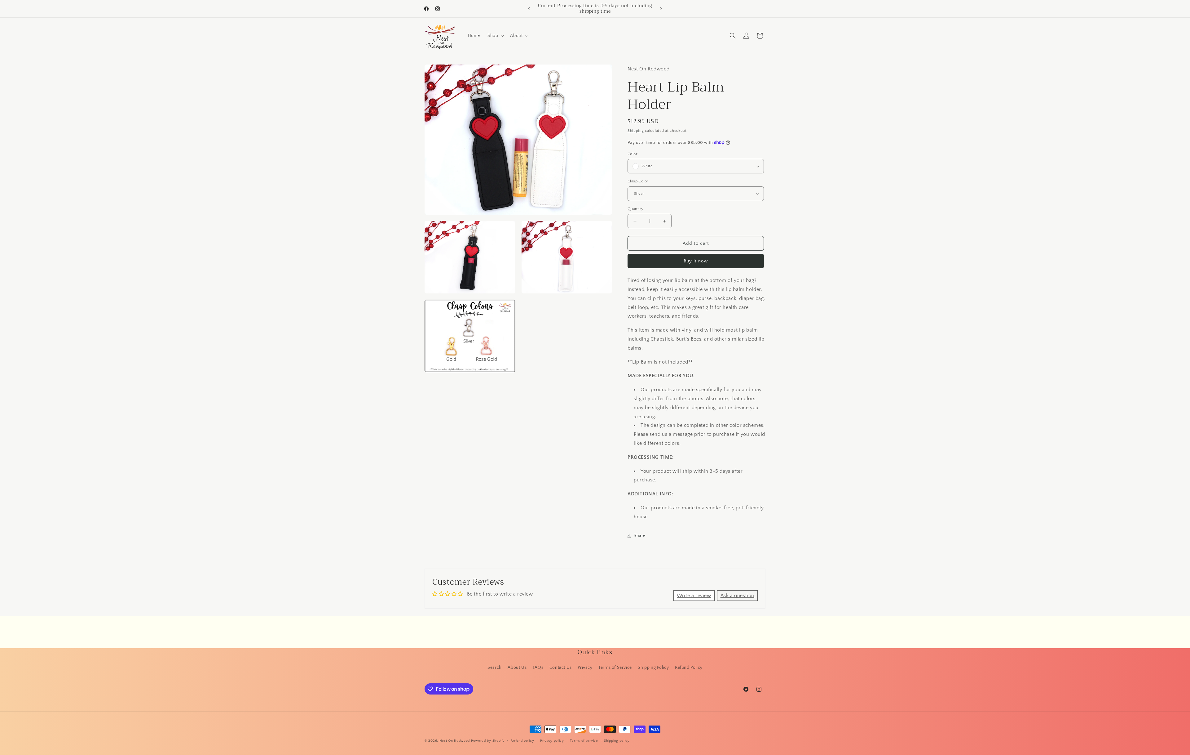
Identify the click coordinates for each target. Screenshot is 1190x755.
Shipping (636, 131)
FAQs (538, 667)
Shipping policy (617, 740)
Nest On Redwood (454, 741)
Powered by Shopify (488, 741)
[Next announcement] (661, 9)
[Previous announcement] (529, 9)
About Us (517, 667)
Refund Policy (689, 667)
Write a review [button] (694, 595)
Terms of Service (615, 667)
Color (632, 154)
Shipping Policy (653, 667)
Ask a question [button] (737, 595)
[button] (495, 35)
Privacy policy (552, 740)
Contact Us (560, 667)
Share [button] (640, 535)
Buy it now (696, 261)
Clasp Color (638, 181)
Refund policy (522, 740)
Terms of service (584, 740)
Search (494, 667)
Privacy (585, 667)
